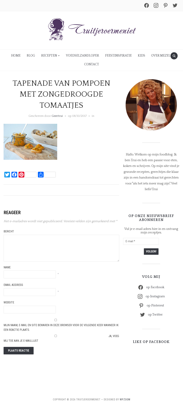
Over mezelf (161, 55)
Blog (31, 55)
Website (9, 302)
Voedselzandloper (82, 55)
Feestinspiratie (118, 55)
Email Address (13, 285)
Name (7, 267)
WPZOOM (125, 399)
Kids (141, 55)
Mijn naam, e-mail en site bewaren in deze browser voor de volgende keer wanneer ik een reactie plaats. (61, 327)
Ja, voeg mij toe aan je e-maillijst (61, 338)
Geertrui (57, 116)
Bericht (9, 231)
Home (16, 55)
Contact (91, 64)
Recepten (49, 55)
